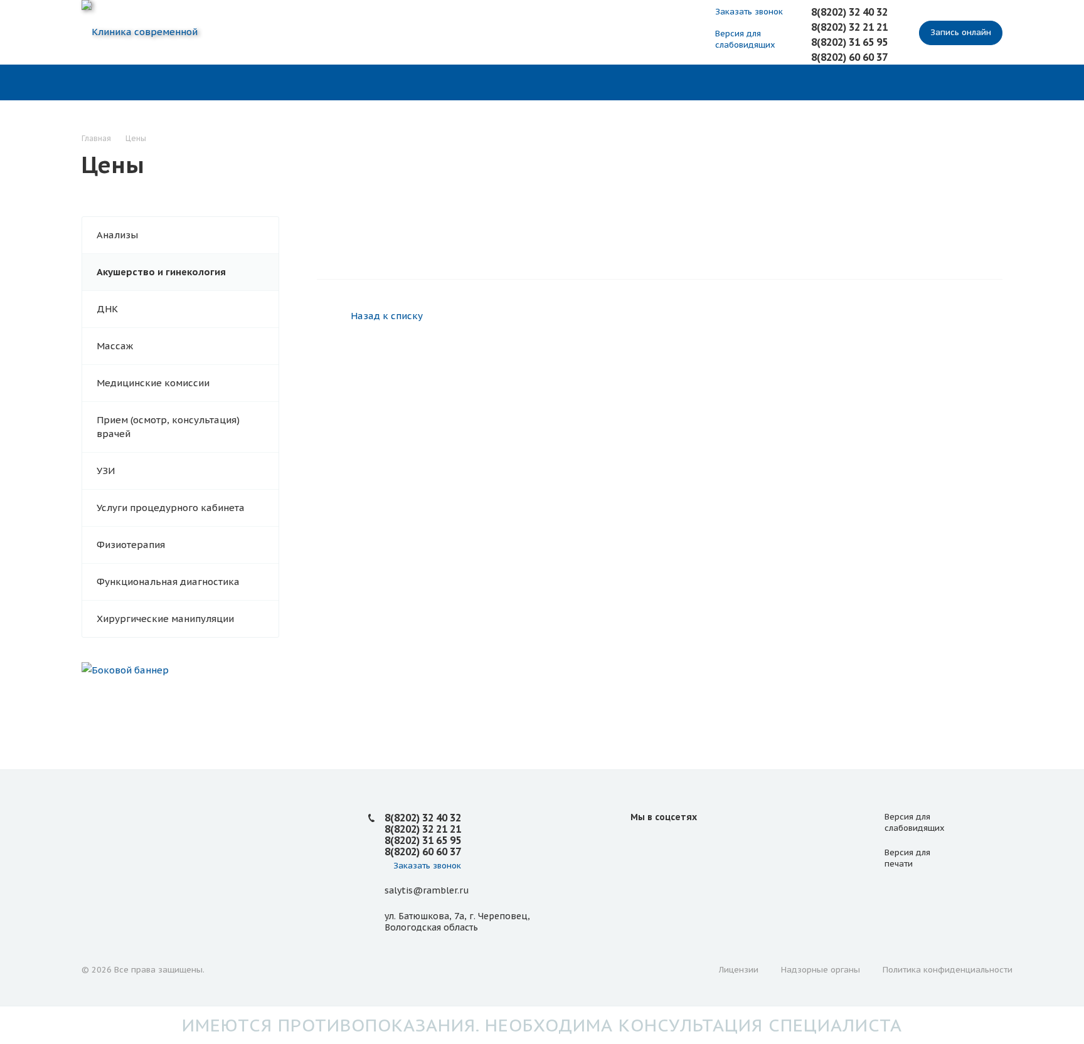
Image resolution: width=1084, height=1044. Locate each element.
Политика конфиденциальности (947, 969)
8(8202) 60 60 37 (849, 57)
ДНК (107, 309)
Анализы (117, 235)
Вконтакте (643, 845)
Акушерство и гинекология (161, 272)
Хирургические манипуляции (165, 619)
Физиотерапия (131, 545)
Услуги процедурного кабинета (171, 508)
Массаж (115, 346)
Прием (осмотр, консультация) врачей (168, 427)
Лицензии (738, 969)
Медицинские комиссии (153, 383)
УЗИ (106, 471)
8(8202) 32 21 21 (849, 27)
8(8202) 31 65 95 (849, 42)
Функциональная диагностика (168, 582)
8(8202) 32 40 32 (849, 12)
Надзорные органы (820, 969)
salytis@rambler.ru (427, 890)
